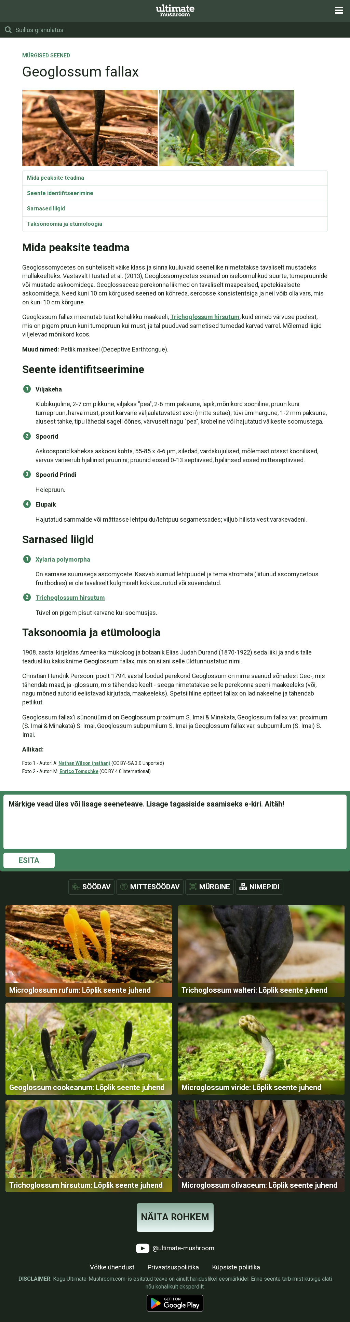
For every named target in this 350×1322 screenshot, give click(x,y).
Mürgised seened (46, 56)
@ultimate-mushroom (182, 1248)
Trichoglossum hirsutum (205, 316)
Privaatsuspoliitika (173, 1267)
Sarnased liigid (46, 208)
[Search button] (8, 29)
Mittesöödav (155, 887)
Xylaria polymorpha (63, 559)
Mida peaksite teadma (55, 178)
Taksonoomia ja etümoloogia (64, 224)
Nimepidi (265, 887)
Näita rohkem (175, 1217)
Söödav (96, 887)
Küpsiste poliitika (236, 1267)
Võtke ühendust (112, 1267)
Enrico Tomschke (78, 771)
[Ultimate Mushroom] (175, 10)
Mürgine (214, 887)
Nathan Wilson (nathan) (84, 763)
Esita (29, 860)
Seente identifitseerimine (60, 193)
